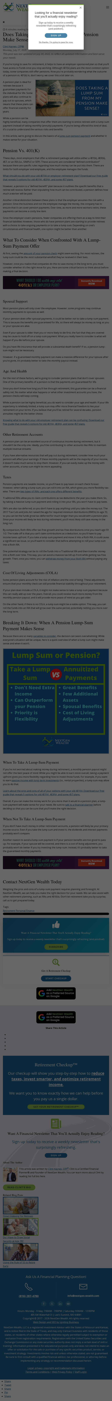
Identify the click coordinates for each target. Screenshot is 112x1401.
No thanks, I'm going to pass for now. (56, 42)
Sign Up (56, 35)
